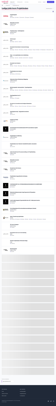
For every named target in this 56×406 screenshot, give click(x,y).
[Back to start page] (5, 2)
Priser (3, 391)
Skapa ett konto (50, 1)
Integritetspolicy (23, 393)
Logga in (44, 1)
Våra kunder (4, 395)
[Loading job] (28, 258)
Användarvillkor (23, 391)
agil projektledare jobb (7, 381)
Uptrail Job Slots (5, 393)
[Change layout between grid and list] (53, 11)
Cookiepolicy (22, 395)
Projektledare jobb (16, 5)
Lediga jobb (8, 5)
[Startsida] (2, 5)
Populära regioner (49, 8)
